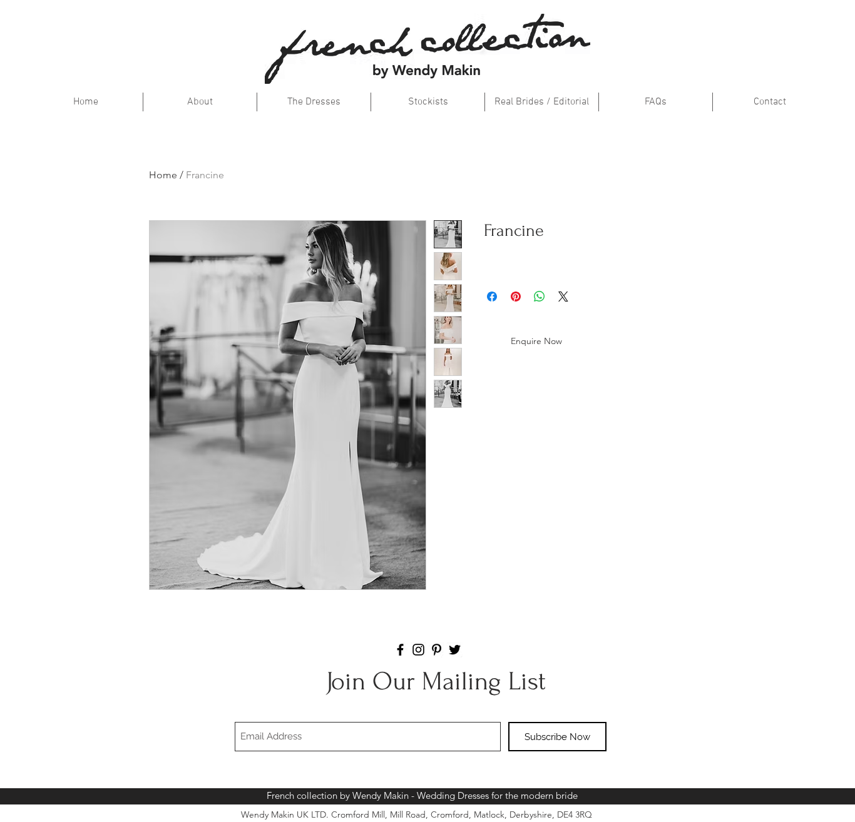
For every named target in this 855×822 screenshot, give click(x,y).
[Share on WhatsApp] (539, 296)
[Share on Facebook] (491, 296)
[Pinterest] (436, 649)
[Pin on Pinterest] (515, 296)
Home (163, 175)
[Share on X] (563, 296)
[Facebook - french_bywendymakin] (400, 649)
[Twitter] (455, 649)
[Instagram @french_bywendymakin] (418, 649)
